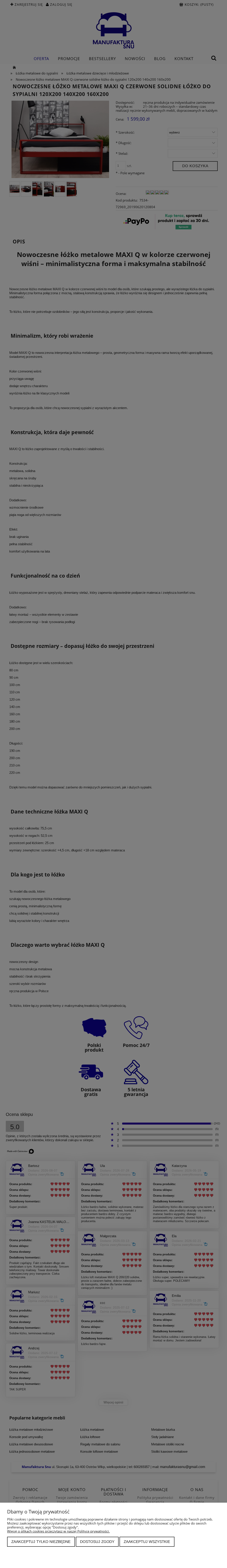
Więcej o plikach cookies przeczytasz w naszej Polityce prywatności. (58, 1531)
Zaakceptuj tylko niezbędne (40, 1541)
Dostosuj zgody (97, 1541)
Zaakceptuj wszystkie (147, 1541)
